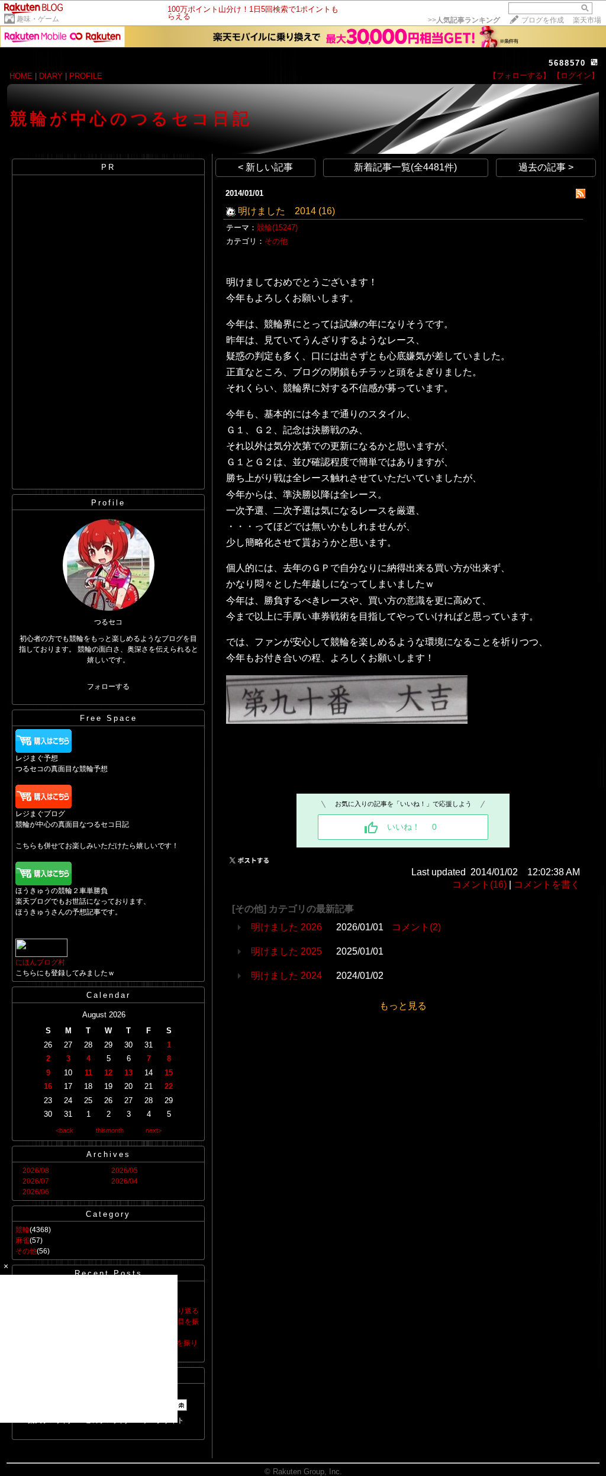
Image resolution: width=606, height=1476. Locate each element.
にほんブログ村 (40, 962)
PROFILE (85, 76)
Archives (108, 1154)
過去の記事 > (545, 167)
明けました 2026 (286, 927)
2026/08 (35, 1170)
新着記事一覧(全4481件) (405, 167)
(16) (326, 211)
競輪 (22, 1230)
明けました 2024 (286, 976)
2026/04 (124, 1181)
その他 (26, 1251)
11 (88, 1072)
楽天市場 (587, 20)
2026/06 (35, 1192)
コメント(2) (416, 927)
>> (464, 20)
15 (169, 1072)
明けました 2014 (277, 211)
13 (128, 1072)
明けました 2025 (286, 951)
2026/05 (124, 1170)
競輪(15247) (277, 227)
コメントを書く (547, 884)
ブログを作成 (542, 20)
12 (108, 1072)
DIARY (51, 76)
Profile (108, 502)
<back (64, 1130)
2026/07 (35, 1181)
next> (154, 1130)
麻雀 (22, 1240)
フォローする (108, 686)
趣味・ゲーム (38, 19)
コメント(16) (479, 884)
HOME (21, 76)
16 (48, 1086)
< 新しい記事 (265, 167)
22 (169, 1086)
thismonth (110, 1130)
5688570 (567, 63)
